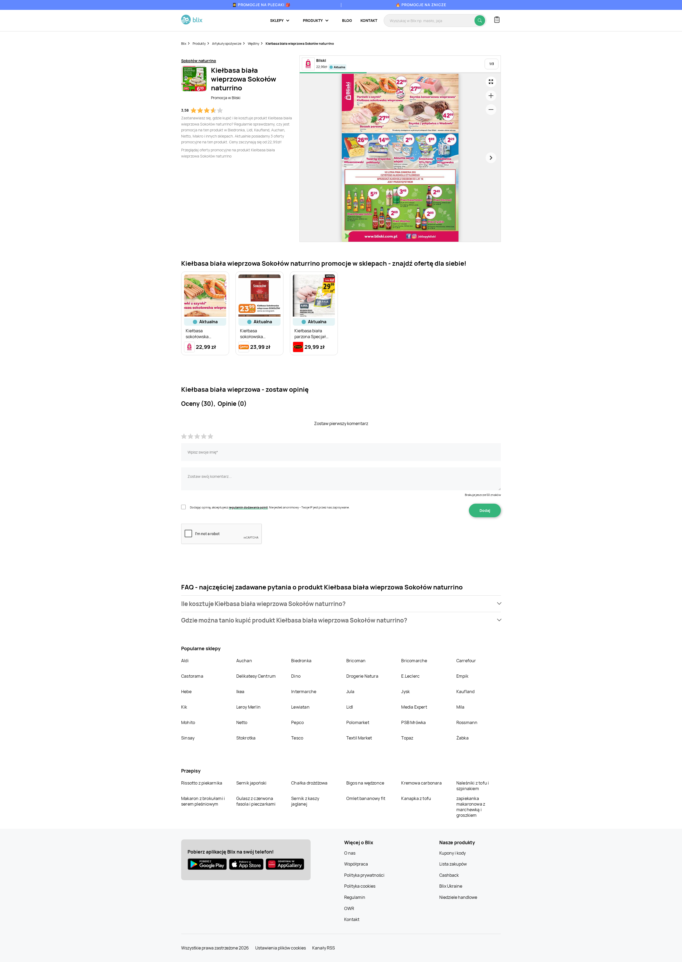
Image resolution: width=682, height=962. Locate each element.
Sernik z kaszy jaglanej (305, 801)
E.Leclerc (410, 676)
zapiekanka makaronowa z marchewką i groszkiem (470, 806)
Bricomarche (414, 661)
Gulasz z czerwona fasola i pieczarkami (256, 801)
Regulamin (354, 897)
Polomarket (357, 722)
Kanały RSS (323, 948)
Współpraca (356, 864)
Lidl (349, 707)
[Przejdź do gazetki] (491, 81)
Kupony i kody (452, 853)
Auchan (244, 661)
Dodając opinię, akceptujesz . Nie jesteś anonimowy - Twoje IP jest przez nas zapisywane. (270, 507)
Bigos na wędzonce (365, 783)
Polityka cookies (359, 886)
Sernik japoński (251, 783)
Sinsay (187, 738)
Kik (184, 707)
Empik (462, 676)
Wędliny (253, 43)
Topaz (407, 738)
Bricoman (356, 661)
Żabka (462, 738)
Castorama (192, 676)
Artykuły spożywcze (226, 43)
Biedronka (301, 661)
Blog (347, 20)
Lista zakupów (453, 864)
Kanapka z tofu (416, 798)
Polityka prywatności (364, 875)
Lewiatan (300, 707)
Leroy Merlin (248, 707)
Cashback (449, 875)
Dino (296, 676)
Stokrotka (246, 738)
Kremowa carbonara (421, 783)
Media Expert (414, 707)
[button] (341, 604)
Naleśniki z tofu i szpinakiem (472, 785)
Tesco (297, 738)
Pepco (297, 722)
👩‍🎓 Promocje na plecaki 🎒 (261, 4)
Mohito (188, 722)
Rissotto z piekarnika (201, 783)
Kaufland (465, 691)
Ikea (240, 691)
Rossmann (467, 722)
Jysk (405, 691)
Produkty (199, 43)
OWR (349, 908)
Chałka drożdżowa (309, 783)
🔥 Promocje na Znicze (421, 4)
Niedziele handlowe (458, 897)
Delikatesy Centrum (256, 676)
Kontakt (368, 20)
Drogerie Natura (362, 676)
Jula (350, 691)
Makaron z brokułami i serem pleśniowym (203, 801)
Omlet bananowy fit (365, 798)
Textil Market (359, 738)
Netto (241, 722)
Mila (460, 707)
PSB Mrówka (413, 722)
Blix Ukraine (450, 886)
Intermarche (303, 691)
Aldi (185, 661)
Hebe (186, 691)
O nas (349, 853)
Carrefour (466, 661)
